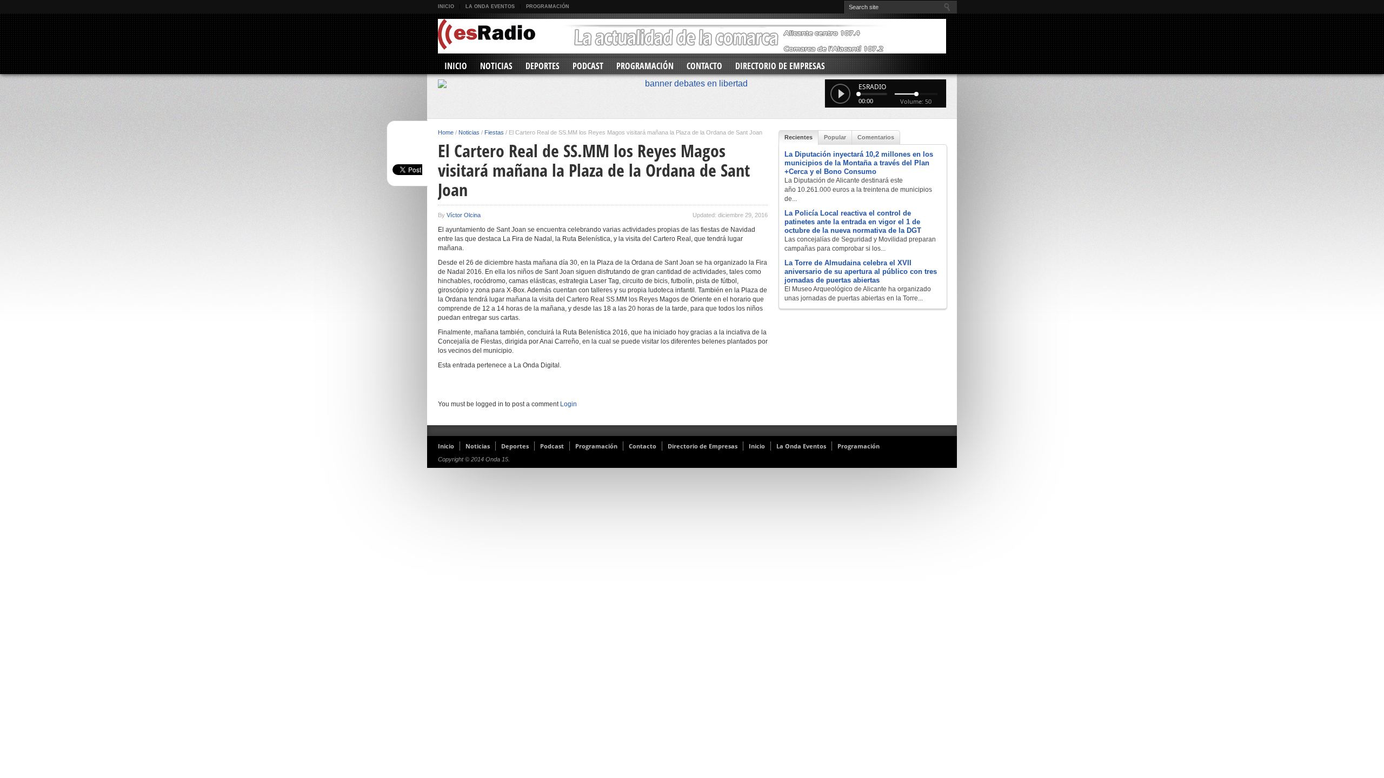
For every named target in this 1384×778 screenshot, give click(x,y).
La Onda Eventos (490, 6)
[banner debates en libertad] (692, 83)
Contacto (704, 66)
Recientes (798, 137)
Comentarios (875, 137)
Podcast (588, 66)
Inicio (446, 6)
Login (568, 404)
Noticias (496, 66)
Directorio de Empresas (780, 66)
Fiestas (494, 132)
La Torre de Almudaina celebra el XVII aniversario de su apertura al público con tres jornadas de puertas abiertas (860, 271)
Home (446, 132)
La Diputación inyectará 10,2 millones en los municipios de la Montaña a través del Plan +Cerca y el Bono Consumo (858, 163)
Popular (835, 137)
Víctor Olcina (464, 215)
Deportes (542, 66)
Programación (547, 6)
